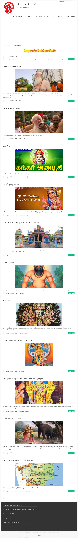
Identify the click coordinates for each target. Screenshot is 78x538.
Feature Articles (17, 16)
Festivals (24, 59)
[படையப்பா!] (39, 304)
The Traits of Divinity (12, 418)
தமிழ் (33, 16)
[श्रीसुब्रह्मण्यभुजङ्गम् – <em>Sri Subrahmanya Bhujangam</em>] (39, 382)
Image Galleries (36, 534)
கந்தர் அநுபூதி (9, 146)
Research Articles (48, 534)
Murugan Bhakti (26, 4)
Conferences (18, 534)
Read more (71, 59)
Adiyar (7, 56)
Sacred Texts (61, 534)
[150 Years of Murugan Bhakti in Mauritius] (39, 225)
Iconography (34, 59)
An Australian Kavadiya (13, 108)
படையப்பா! (7, 300)
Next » (71, 498)
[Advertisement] (39, 29)
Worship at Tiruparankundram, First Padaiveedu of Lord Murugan (19, 509)
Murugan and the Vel (12, 66)
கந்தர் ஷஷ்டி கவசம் (11, 184)
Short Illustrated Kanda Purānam (17, 340)
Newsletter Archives (12, 45)
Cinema (73, 16)
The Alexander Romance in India (11, 522)
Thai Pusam (27, 16)
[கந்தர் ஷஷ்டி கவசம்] (39, 187)
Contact (23, 534)
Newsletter (42, 534)
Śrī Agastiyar (8, 262)
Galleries (66, 16)
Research (53, 16)
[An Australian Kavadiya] (39, 111)
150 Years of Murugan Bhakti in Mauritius (21, 222)
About (6, 534)
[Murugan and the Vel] (39, 69)
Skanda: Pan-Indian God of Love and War (13, 505)
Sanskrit (44, 59)
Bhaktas (60, 16)
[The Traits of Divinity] (39, 422)
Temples (54, 59)
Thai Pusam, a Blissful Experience (11, 513)
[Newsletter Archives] (39, 49)
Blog (13, 534)
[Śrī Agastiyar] (39, 265)
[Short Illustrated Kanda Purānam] (39, 343)
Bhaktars (10, 534)
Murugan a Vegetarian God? (10, 518)
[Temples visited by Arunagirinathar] (39, 463)
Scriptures (46, 16)
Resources (55, 534)
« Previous (8, 498)
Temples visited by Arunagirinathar (18, 460)
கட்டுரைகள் (39, 16)
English (63, 1)
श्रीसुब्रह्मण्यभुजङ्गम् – (23, 378)
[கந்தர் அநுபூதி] (39, 149)
